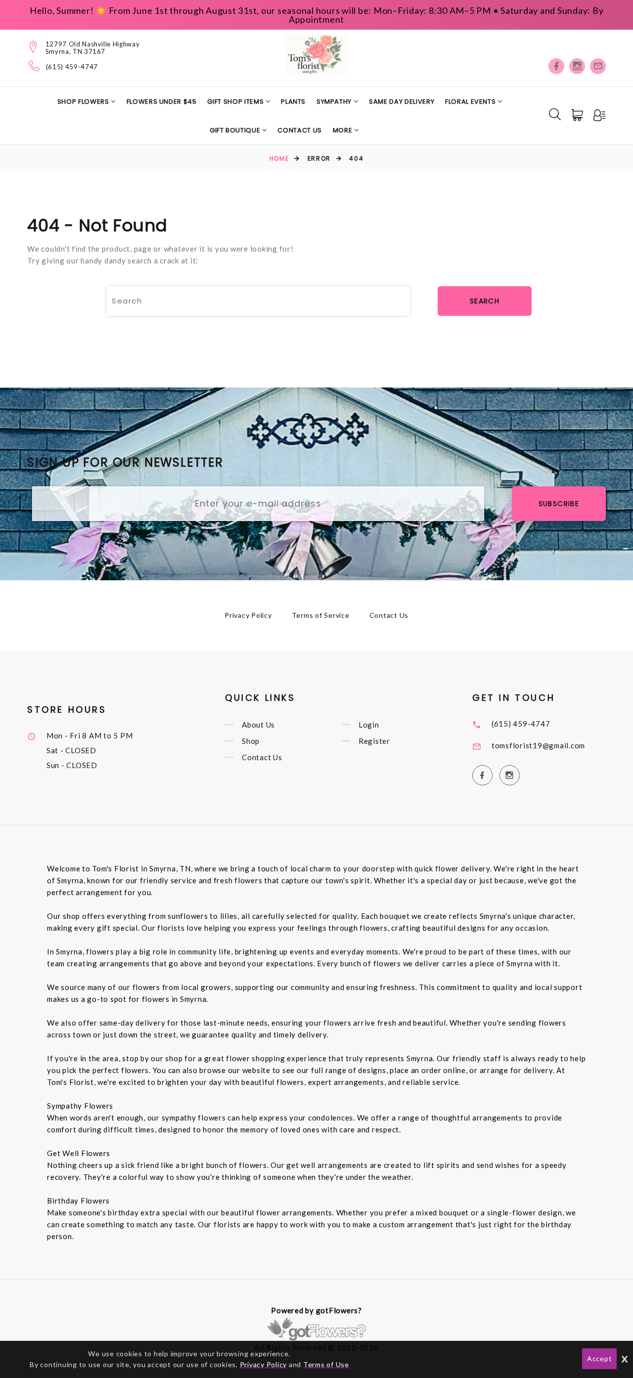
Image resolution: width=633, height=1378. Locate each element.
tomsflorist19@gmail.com (538, 745)
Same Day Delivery (401, 101)
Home (279, 158)
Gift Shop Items (236, 101)
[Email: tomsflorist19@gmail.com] (598, 66)
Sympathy (335, 101)
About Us (258, 724)
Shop (251, 740)
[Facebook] (556, 66)
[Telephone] (34, 65)
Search (484, 301)
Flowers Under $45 (162, 101)
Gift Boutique (236, 130)
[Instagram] (577, 66)
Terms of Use (326, 1364)
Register (374, 740)
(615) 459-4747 (72, 67)
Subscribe (559, 504)
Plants (293, 101)
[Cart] (578, 115)
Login (369, 724)
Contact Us (299, 130)
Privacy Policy (248, 615)
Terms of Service (321, 615)
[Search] (554, 114)
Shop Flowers (84, 101)
